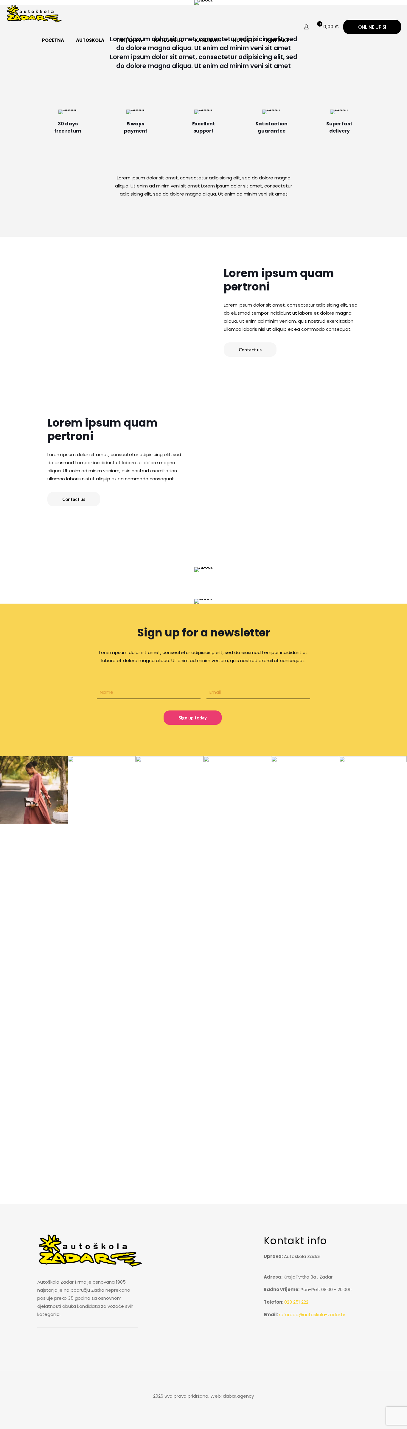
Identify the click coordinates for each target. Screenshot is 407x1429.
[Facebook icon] (203, 1407)
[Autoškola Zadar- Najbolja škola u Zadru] (34, 13)
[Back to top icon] (203, 1382)
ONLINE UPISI (372, 27)
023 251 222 (296, 1302)
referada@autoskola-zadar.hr (312, 1314)
